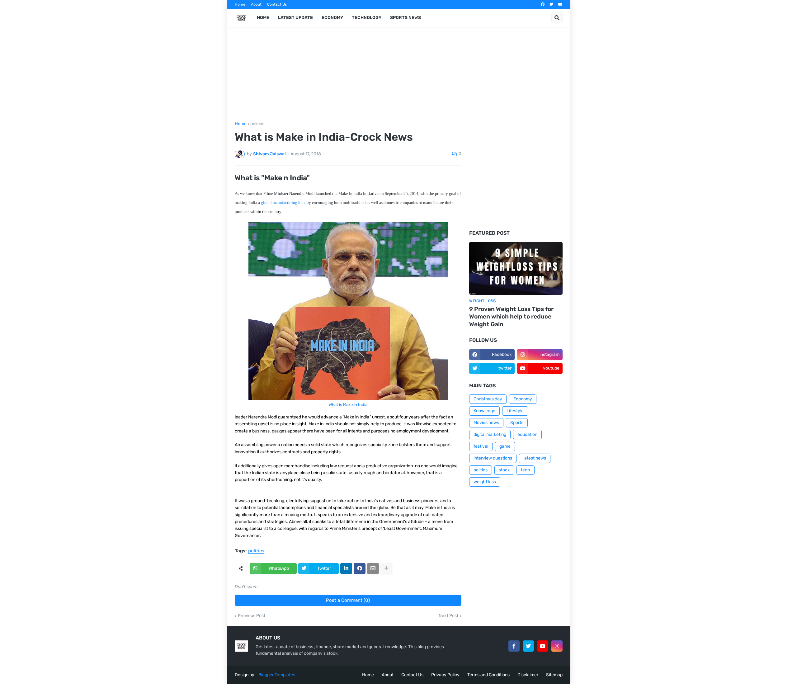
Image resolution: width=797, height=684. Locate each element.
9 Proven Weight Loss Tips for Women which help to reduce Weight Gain (511, 316)
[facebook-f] (514, 646)
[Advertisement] (348, 78)
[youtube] (560, 4)
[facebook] (543, 4)
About (256, 4)
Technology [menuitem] (366, 17)
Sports (516, 422)
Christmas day (488, 399)
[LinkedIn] (346, 568)
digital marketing (490, 434)
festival (481, 446)
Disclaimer (527, 674)
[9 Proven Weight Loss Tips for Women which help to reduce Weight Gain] (516, 268)
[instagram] (557, 646)
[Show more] (386, 568)
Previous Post (251, 616)
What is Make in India (348, 404)
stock (504, 470)
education (527, 434)
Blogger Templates (276, 674)
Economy (522, 399)
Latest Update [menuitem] (295, 17)
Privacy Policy (445, 674)
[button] (557, 17)
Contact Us (277, 4)
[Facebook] (359, 568)
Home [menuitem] (263, 17)
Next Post (448, 616)
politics (257, 124)
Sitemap (554, 674)
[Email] (373, 568)
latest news (534, 458)
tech (525, 470)
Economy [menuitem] (332, 17)
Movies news (486, 422)
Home (240, 4)
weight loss (485, 481)
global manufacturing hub (282, 202)
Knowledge (484, 410)
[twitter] (551, 4)
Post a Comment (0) (348, 600)
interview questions (493, 458)
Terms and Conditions (488, 674)
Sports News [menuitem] (405, 17)
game (505, 446)
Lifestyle (515, 410)
